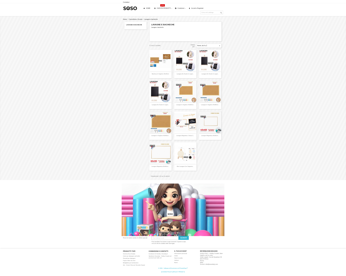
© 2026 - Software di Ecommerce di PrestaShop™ (173, 268)
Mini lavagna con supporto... (185, 166)
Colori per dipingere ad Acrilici (131, 256)
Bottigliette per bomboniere (130, 262)
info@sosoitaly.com (211, 264)
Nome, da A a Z (209, 46)
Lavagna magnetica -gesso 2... (185, 135)
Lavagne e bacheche (134, 25)
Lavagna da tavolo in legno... (185, 74)
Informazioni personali (180, 253)
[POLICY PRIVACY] (179, 272)
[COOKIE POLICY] (167, 272)
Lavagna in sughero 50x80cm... (210, 104)
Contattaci (126, 2)
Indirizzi (176, 260)
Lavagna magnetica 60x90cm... (160, 166)
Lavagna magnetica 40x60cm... (210, 135)
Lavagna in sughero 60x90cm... (160, 135)
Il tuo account (180, 251)
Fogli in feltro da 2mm (129, 260)
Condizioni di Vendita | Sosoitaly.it (158, 254)
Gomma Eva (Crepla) (129, 254)
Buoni (176, 262)
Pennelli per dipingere (129, 258)
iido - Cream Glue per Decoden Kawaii (134, 265)
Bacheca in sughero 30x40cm (160, 74)
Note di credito (178, 258)
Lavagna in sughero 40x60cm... (185, 104)
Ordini (176, 255)
